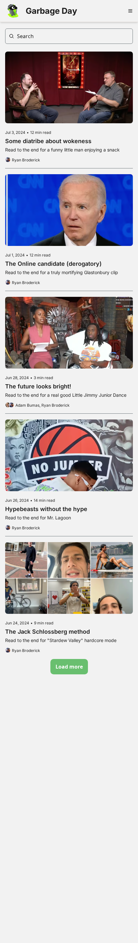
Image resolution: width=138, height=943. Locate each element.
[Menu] (130, 10)
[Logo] (13, 11)
